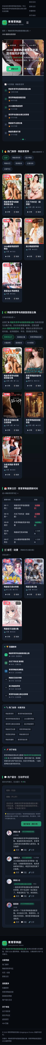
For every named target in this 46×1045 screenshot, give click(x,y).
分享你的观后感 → (8, 317)
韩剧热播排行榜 (14, 132)
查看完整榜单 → (38, 152)
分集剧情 (7, 343)
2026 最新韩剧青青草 (11, 328)
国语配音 (19, 163)
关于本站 (32, 15)
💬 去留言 (12, 74)
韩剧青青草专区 (7, 968)
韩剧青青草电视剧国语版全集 (12, 9)
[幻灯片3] (25, 139)
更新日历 (32, 6)
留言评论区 (6, 1015)
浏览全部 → (6, 555)
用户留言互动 (7, 1000)
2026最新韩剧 (29, 719)
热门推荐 (5, 964)
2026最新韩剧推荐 (15, 106)
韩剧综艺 (7, 163)
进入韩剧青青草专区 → (10, 493)
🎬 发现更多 (27, 74)
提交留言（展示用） (31, 824)
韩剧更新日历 (24, 734)
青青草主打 (8, 337)
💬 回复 (24, 850)
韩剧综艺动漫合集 (15, 123)
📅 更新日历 (13, 69)
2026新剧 (30, 343)
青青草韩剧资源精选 (16, 669)
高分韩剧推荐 (29, 724)
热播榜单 (32, 11)
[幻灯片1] (21, 139)
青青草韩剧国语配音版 (17, 97)
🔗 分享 (31, 850)
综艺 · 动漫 (6, 972)
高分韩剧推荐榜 (14, 686)
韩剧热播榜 (10, 740)
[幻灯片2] (23, 139)
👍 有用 (16, 850)
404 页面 (5, 1023)
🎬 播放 (16, 212)
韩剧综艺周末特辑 (21, 532)
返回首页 (5, 1019)
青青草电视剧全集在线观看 (18, 114)
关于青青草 (6, 1011)
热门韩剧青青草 (16, 57)
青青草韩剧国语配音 (13, 719)
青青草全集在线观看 (13, 724)
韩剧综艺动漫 (10, 729)
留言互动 (32, 2)
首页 (3, 31)
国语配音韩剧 (10, 734)
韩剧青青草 (16, 157)
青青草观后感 (22, 740)
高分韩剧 (28, 157)
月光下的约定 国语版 (16, 661)
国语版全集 (21, 337)
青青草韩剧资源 (35, 337)
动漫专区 (7, 169)
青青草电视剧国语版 (25, 714)
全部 (5, 157)
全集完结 (30, 163)
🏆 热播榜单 (28, 69)
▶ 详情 (7, 212)
